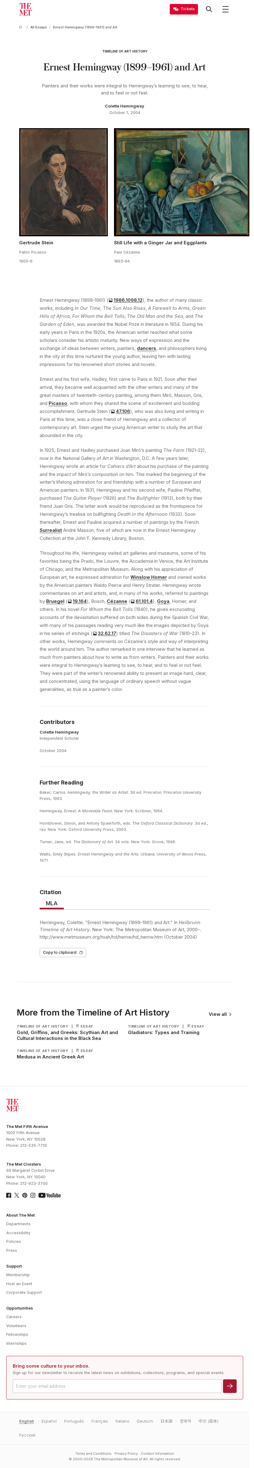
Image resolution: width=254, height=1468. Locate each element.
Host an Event (19, 1283)
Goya (163, 601)
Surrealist (51, 530)
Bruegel (55, 601)
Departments (18, 1224)
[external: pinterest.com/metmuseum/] (24, 1195)
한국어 (185, 1421)
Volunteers (16, 1325)
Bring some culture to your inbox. (51, 1366)
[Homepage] (25, 9)
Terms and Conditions (93, 1454)
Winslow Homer (148, 577)
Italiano (122, 1421)
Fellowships (17, 1334)
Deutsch (145, 1421)
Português (74, 1421)
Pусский (27, 1435)
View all (218, 1014)
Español (49, 1421)
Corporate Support (24, 1292)
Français (99, 1421)
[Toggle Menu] (225, 9)
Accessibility (18, 1232)
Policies (13, 1241)
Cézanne (117, 601)
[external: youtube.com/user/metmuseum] (49, 1195)
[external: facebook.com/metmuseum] (8, 1195)
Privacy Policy (126, 1454)
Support (14, 1266)
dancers (146, 348)
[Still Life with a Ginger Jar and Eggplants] (182, 182)
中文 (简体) (208, 1421)
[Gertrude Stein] (63, 182)
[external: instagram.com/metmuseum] (32, 1195)
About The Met (20, 1215)
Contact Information (157, 1454)
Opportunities (19, 1308)
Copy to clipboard (60, 952)
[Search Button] (209, 9)
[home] (21, 27)
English (26, 1421)
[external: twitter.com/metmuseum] (16, 1195)
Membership (18, 1274)
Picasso (58, 403)
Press (11, 1250)
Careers (14, 1316)
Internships (16, 1343)
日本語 (166, 1421)
